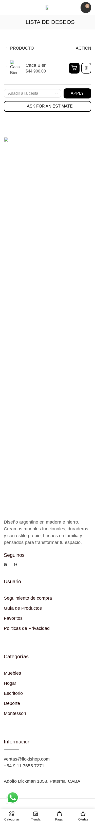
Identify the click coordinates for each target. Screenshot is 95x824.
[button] (6, 8)
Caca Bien (36, 65)
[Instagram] (5, 564)
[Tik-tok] (15, 564)
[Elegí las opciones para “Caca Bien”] (74, 68)
